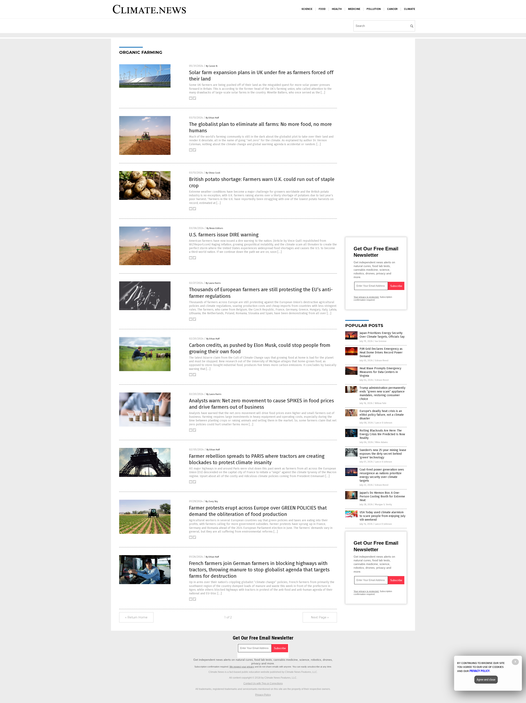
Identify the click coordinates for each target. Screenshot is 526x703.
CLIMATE (409, 9)
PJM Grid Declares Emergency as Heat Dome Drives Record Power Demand (381, 352)
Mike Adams (381, 442)
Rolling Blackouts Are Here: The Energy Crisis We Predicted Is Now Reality (382, 434)
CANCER (392, 9)
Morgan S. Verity (383, 504)
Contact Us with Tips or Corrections (263, 683)
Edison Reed (381, 360)
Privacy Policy (263, 694)
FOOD (322, 9)
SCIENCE (306, 9)
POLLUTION (374, 9)
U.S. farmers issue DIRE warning (223, 235)
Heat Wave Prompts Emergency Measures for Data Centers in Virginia (380, 372)
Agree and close (486, 679)
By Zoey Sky (211, 501)
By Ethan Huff (212, 117)
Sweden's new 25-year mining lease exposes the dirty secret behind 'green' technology (383, 453)
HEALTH (337, 9)
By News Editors (214, 228)
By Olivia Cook (213, 172)
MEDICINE (354, 9)
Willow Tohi (380, 403)
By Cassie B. (212, 66)
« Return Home (136, 617)
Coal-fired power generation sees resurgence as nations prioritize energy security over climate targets (382, 475)
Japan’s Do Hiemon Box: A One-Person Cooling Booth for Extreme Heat (382, 496)
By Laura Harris (213, 283)
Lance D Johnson (383, 422)
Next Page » (320, 617)
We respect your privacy (242, 666)
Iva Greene (380, 341)
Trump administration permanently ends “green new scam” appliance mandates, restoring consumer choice (382, 393)
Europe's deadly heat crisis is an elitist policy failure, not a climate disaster (382, 414)
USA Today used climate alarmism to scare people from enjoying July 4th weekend (382, 516)
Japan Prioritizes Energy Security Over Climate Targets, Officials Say (382, 334)
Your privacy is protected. (366, 297)
